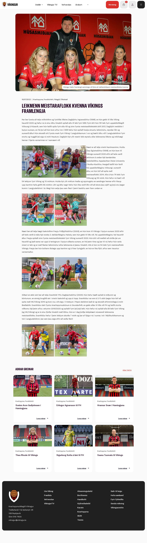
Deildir (38, 5)
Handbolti (81, 499)
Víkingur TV (52, 5)
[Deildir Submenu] (43, 5)
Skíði (79, 516)
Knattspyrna (82, 511)
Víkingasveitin (117, 507)
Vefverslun (66, 5)
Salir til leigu (116, 491)
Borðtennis (82, 495)
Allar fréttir (127, 370)
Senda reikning (117, 503)
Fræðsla (47, 495)
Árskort (78, 5)
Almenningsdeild (84, 491)
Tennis (80, 520)
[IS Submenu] (88, 4)
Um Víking (48, 491)
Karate (80, 507)
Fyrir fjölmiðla (117, 499)
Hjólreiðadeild (83, 503)
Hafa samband (117, 495)
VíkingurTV (49, 503)
